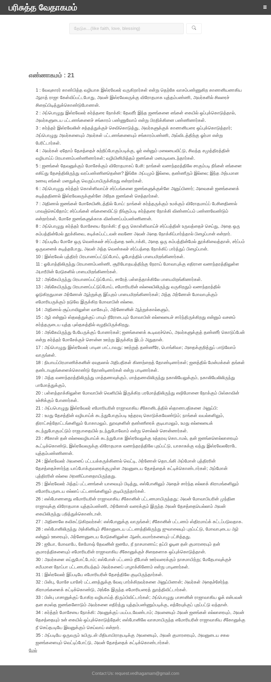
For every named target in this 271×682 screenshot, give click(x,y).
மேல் (33, 650)
